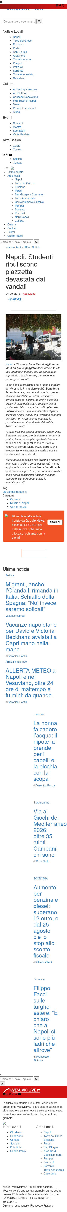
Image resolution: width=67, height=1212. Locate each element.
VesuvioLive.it (14, 247)
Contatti (17, 162)
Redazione (29, 293)
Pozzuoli (20, 213)
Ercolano (20, 187)
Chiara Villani (44, 962)
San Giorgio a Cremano (29, 194)
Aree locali (13, 175)
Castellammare (53, 1154)
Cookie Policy (18, 1151)
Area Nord (50, 1151)
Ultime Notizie (32, 247)
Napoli (18, 179)
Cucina (11, 228)
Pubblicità (16, 1147)
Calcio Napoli (15, 235)
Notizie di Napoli (19, 503)
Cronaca (15, 499)
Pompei (19, 205)
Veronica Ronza (17, 656)
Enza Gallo (42, 861)
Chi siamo (16, 1132)
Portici (18, 190)
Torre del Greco (24, 183)
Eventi (11, 232)
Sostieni (17, 159)
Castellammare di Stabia (29, 202)
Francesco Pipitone (41, 1058)
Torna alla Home (33, 553)
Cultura (11, 224)
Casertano (50, 1173)
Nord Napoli (22, 217)
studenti (22, 491)
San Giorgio (51, 1147)
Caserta (19, 220)
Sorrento (20, 209)
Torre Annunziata (25, 198)
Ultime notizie (15, 172)
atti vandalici (10, 491)
